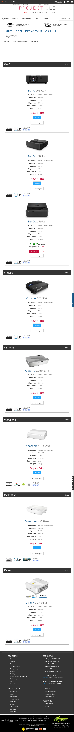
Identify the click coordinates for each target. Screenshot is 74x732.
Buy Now (34, 251)
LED (20, 706)
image (22, 676)
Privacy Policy (14, 669)
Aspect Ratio (13, 696)
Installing (12, 694)
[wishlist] (68, 2)
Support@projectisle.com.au (53, 671)
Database (12, 661)
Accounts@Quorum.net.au (52, 669)
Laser (15, 706)
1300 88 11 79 (10, 2)
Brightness (13, 701)
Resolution (13, 711)
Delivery (12, 664)
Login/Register (56, 2)
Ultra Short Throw (15, 41)
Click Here (45, 678)
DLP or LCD (13, 709)
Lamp (11, 706)
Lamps (45, 19)
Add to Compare (37, 123)
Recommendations (50, 691)
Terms (11, 681)
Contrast (12, 704)
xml (11, 676)
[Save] (43, 251)
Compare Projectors (50, 694)
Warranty (12, 684)
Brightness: (32, 103)
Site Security (13, 679)
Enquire (37, 117)
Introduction (13, 691)
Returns (12, 671)
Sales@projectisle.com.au (52, 666)
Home (6, 41)
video (25, 676)
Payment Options (15, 666)
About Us (12, 659)
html (13, 676)
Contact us (46, 683)
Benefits (47, 706)
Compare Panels (49, 696)
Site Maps (13, 674)
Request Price (37, 112)
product (17, 676)
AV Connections (14, 699)
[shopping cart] (71, 2)
